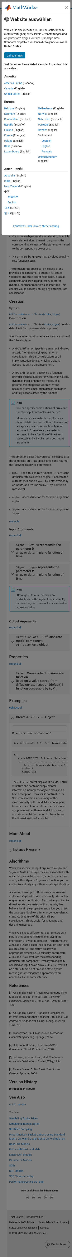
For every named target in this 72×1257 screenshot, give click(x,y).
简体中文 (13, 197)
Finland (8, 129)
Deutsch (46, 140)
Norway (42, 113)
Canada (9, 88)
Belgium (9, 108)
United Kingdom (47, 156)
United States (12, 93)
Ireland (8, 140)
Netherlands (45, 108)
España (8, 124)
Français (46, 151)
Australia (9, 175)
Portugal (43, 124)
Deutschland (11, 119)
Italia (7, 146)
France (8, 135)
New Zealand (12, 186)
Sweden (42, 129)
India (7, 180)
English (45, 146)
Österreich (44, 119)
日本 (7, 207)
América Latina (13, 83)
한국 (7, 213)
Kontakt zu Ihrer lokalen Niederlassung (36, 226)
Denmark (9, 113)
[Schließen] (66, 7)
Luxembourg (11, 151)
